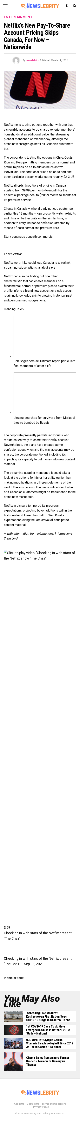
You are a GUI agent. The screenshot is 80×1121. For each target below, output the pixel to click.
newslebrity (32, 60)
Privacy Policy (41, 1107)
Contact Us (33, 1104)
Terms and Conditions (54, 1104)
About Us (19, 1104)
